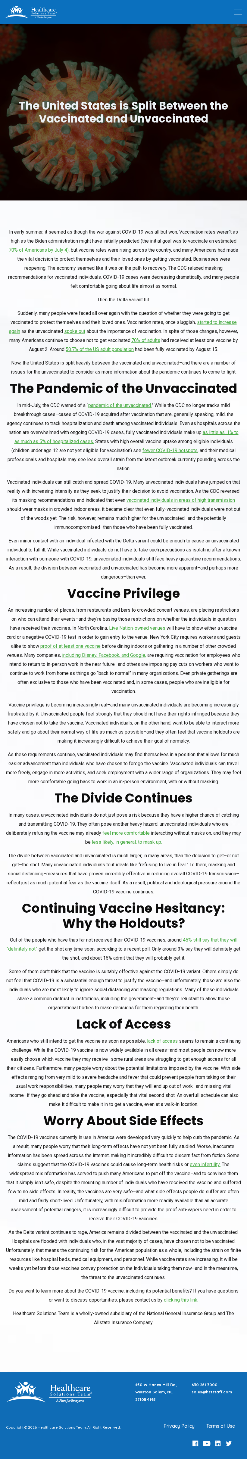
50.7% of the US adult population (100, 349)
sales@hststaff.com (212, 1391)
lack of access (162, 1041)
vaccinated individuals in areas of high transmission (181, 500)
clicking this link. (181, 1300)
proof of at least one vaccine (70, 646)
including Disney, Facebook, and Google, (104, 655)
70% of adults (145, 340)
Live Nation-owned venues (137, 628)
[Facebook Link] (196, 1443)
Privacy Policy (179, 1426)
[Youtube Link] (207, 1443)
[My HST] (31, 11)
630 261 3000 (204, 1384)
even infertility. (205, 1164)
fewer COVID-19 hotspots (170, 450)
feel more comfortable (126, 833)
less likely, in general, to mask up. (127, 842)
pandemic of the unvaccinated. (120, 405)
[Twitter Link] (229, 1443)
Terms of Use (220, 1426)
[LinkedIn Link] (218, 1443)
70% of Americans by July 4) (39, 250)
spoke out (74, 331)
